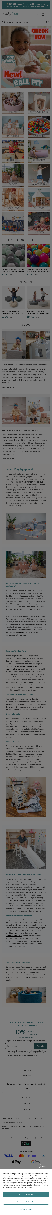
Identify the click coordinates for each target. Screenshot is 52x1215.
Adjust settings (26, 1209)
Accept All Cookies (26, 1194)
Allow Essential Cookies (26, 1202)
